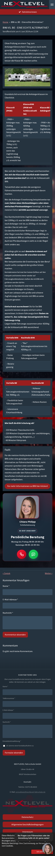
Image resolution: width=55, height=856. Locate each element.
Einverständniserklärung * (12, 741)
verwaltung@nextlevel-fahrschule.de (30, 792)
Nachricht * (8, 612)
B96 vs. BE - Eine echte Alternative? (27, 22)
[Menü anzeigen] (52, 4)
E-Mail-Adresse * (10, 599)
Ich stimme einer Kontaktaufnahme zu (20, 746)
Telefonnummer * (9, 698)
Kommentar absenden (15, 634)
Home (5, 22)
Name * (6, 586)
